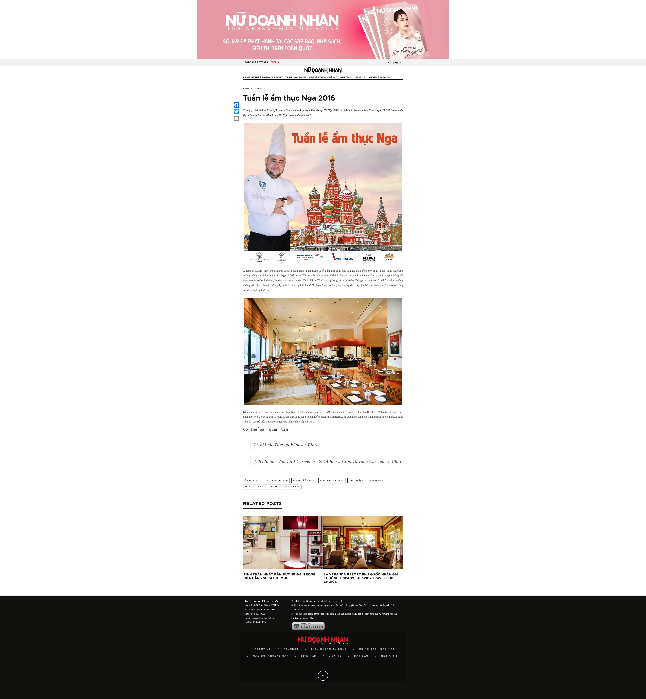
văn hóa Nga (292, 487)
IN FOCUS (385, 77)
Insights (372, 77)
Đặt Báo (361, 656)
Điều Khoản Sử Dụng (329, 649)
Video (312, 77)
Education (324, 77)
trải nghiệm (376, 480)
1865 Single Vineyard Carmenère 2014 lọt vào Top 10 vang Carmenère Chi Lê (329, 461)
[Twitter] (236, 111)
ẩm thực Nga (252, 480)
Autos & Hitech (342, 77)
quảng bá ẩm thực (304, 480)
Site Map (308, 656)
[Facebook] (236, 105)
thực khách (356, 480)
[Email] (236, 118)
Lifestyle (359, 77)
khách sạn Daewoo (276, 480)
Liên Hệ (335, 656)
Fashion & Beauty (272, 77)
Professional (251, 77)
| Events (262, 62)
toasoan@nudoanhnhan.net (264, 618)
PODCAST (250, 62)
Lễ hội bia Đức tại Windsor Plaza (286, 444)
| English (275, 62)
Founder (291, 649)
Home (246, 89)
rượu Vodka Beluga (332, 480)
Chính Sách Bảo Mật (377, 649)
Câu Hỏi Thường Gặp (271, 656)
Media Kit (389, 656)
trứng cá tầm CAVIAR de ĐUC (262, 487)
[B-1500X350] (323, 29)
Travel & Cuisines (295, 77)
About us (263, 649)
